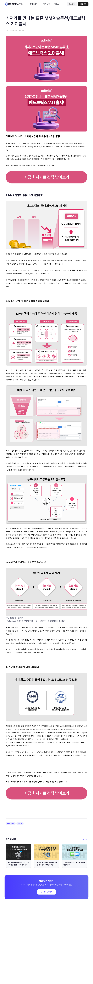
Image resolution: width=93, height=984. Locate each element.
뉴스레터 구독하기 (46, 892)
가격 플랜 (46, 4)
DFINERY (33, 4)
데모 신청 (83, 4)
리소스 (56, 4)
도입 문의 (72, 4)
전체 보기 (84, 839)
